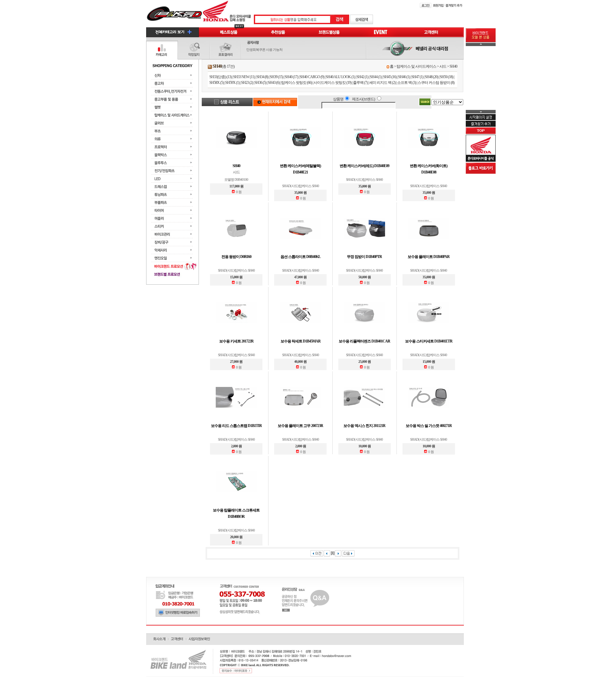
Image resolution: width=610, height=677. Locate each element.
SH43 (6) (274, 82)
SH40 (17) (291, 77)
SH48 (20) (431, 77)
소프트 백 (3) (406, 82)
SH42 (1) (362, 77)
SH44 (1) (376, 77)
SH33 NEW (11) (244, 77)
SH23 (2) (247, 82)
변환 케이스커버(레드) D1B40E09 (364, 166)
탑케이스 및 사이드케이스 (416, 66)
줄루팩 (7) (360, 82)
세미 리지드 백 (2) (382, 82)
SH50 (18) (446, 77)
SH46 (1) (404, 77)
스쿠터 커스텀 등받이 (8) (435, 82)
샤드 (442, 66)
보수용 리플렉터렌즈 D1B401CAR (364, 341)
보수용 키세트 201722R (236, 341)
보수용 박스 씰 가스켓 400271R (429, 425)
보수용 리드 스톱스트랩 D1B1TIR (236, 425)
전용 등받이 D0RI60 (236, 256)
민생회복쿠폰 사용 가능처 (264, 49)
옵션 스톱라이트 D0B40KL (301, 256)
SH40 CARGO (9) (312, 77)
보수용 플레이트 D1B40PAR (429, 256)
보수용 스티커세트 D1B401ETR (428, 341)
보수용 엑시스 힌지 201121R (364, 425)
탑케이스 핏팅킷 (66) (296, 82)
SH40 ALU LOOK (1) (340, 77)
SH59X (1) (232, 82)
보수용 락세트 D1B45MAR (301, 341)
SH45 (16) (389, 77)
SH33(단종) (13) (220, 77)
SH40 (453, 66)
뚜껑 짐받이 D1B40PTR (364, 256)
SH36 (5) (260, 82)
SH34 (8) (262, 77)
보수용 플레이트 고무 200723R (300, 425)
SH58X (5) (216, 82)
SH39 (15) (276, 77)
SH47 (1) (417, 77)
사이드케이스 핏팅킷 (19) (332, 82)
